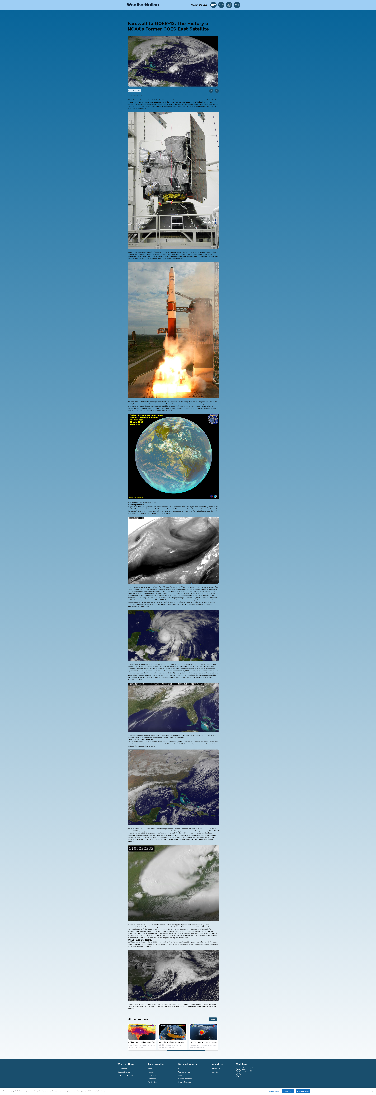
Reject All (288, 1091)
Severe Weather (185, 1079)
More (213, 1019)
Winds (180, 1075)
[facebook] (217, 91)
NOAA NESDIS (153, 102)
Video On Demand (125, 1075)
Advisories (152, 1082)
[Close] (373, 1091)
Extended (152, 1079)
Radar (180, 1069)
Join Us (215, 1072)
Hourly (151, 1072)
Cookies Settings (274, 1091)
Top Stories (122, 1069)
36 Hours (152, 1075)
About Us (216, 1069)
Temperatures (184, 1072)
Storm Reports (184, 1082)
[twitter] (211, 91)
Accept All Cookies (303, 1091)
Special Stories (124, 1072)
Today (150, 1069)
